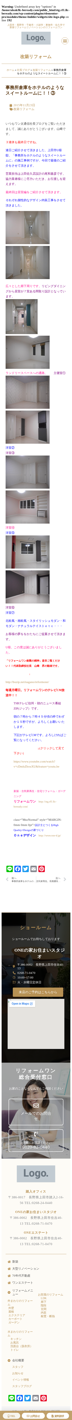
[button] (64, 40)
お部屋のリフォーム (50, 1294)
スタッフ (17, 1366)
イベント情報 (20, 1379)
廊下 (43, 1301)
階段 (43, 1305)
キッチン (16, 1338)
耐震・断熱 (48, 1316)
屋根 (11, 1311)
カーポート (15, 1318)
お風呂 (14, 1342)
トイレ (14, 1349)
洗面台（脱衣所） (21, 1346)
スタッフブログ (22, 1386)
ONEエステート (36, 1232)
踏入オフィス (36, 1191)
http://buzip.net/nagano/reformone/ (27, 682)
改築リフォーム (36, 56)
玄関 (43, 1309)
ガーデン (14, 1322)
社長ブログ (23, 70)
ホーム (10, 70)
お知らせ (17, 1373)
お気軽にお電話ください (36, 1142)
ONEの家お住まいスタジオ (36, 1212)
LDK (44, 1298)
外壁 (11, 1308)
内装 (43, 1312)
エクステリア (16, 1315)
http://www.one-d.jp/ (50, 835)
